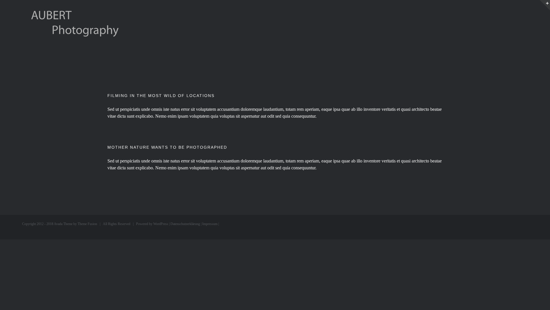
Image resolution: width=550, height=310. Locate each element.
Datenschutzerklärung (185, 224)
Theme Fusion (87, 224)
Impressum (209, 224)
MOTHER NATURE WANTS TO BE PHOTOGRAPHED (167, 147)
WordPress (160, 224)
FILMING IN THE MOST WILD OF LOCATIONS (161, 95)
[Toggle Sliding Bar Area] (545, 5)
